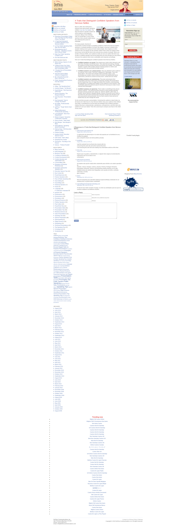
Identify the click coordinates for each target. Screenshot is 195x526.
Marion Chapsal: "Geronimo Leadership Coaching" (62, 117)
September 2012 (59, 335)
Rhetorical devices (60, 212)
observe (61, 267)
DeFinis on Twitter (59, 32)
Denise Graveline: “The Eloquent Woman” (61, 94)
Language (58, 188)
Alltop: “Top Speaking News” (63, 86)
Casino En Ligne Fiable (96, 471)
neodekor (79, 140)
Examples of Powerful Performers (61, 165)
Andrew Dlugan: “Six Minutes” (63, 88)
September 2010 (59, 376)
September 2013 (59, 322)
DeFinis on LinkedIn (59, 28)
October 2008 (58, 409)
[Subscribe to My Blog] (52, 26)
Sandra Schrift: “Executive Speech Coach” (62, 135)
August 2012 (58, 337)
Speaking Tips (59, 215)
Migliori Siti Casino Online (97, 419)
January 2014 (59, 316)
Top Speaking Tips (60, 227)
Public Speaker (59, 281)
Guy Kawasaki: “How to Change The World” (61, 101)
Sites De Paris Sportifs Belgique (97, 481)
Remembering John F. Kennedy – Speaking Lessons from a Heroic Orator (63, 51)
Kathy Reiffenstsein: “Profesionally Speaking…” (62, 111)
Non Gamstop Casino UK (97, 466)
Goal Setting (58, 181)
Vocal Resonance (63, 297)
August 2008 (58, 411)
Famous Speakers (60, 177)
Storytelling (58, 223)
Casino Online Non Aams (97, 468)
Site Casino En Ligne (97, 494)
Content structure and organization (61, 159)
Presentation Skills (60, 208)
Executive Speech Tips (61, 171)
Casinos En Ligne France (97, 499)
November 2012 (59, 331)
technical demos (63, 292)
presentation (57, 276)
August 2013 (58, 324)
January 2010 (59, 387)
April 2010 (58, 382)
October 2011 (58, 351)
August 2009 (58, 397)
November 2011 (59, 349)
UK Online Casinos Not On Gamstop (97, 453)
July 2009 (57, 399)
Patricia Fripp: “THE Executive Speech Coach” (63, 129)
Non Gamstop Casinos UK (97, 436)
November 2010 (59, 372)
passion (57, 192)
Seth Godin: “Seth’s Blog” (62, 137)
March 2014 (58, 314)
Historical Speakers (60, 184)
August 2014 (58, 308)
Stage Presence (59, 221)
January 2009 (59, 407)
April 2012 (58, 345)
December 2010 (59, 370)
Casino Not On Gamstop (97, 462)
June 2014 (58, 310)
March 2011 (58, 364)
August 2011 (58, 355)
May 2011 (57, 360)
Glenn (78, 176)
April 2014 (58, 312)
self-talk (67, 285)
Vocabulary (58, 231)
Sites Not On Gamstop (97, 458)
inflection (56, 264)
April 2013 (58, 326)
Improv (67, 262)
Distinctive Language (62, 190)
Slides (55, 287)
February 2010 (59, 385)
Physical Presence (60, 200)
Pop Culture (58, 204)
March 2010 (58, 384)
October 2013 (58, 320)
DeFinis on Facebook (60, 30)
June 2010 (58, 380)
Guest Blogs (58, 183)
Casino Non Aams (97, 475)
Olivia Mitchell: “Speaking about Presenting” (62, 126)
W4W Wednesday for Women (61, 299)
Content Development (61, 157)
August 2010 (58, 378)
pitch (55, 272)
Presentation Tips (60, 210)
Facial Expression (60, 175)
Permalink (92, 120)
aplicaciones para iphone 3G (85, 130)
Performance (58, 194)
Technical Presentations (61, 225)
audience (56, 235)
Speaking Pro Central (61, 139)
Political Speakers (60, 202)
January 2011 (58, 368)
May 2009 (57, 403)
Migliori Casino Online (97, 509)
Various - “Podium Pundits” (62, 145)
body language (59, 151)
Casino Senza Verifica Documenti (97, 492)
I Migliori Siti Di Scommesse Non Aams (97, 421)
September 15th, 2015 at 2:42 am (85, 185)
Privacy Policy (133, 519)
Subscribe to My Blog (59, 26)
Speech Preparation (60, 217)
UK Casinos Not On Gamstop (97, 427)
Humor (57, 186)
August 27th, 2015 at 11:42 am (84, 161)
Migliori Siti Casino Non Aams (97, 503)
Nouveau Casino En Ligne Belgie (97, 483)
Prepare (70, 274)
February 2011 (59, 366)
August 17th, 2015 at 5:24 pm (84, 151)
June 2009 (58, 401)
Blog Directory (138, 174)
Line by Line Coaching (59, 265)
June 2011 (58, 358)
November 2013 (59, 318)
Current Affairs (59, 162)
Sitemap (140, 519)
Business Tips (59, 153)
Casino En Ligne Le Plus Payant (97, 514)
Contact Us (125, 519)
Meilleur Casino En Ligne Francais (97, 460)
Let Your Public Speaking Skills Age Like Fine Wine (63, 46)
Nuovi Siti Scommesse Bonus (97, 505)
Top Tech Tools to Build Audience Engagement (61, 74)
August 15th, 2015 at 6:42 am (84, 132)
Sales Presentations (60, 213)
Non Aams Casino (97, 423)
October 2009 (58, 393)
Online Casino (97, 501)
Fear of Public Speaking (61, 179)
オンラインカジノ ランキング (97, 447)
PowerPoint (56, 274)
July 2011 (57, 356)
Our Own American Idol (61, 57)
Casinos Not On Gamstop (97, 425)
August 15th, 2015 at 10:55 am (84, 141)
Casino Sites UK (97, 451)
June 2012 (58, 341)
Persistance (58, 198)
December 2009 (59, 389)
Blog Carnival (58, 149)
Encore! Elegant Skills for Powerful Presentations (61, 247)
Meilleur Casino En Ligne (97, 486)
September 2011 (59, 353)
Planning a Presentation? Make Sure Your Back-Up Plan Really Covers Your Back (63, 38)
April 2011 (58, 362)
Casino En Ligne (97, 479)
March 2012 (58, 347)
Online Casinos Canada (97, 445)
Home (140, 1)
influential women (62, 264)
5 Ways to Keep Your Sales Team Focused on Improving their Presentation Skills (63, 67)
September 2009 (59, 395)
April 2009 (58, 405)
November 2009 (59, 391)
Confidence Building (60, 155)
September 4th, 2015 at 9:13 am (84, 177)
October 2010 (58, 374)
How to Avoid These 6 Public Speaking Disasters (113, 114)
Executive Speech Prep (60, 254)
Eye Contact (58, 173)
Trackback (98, 120)
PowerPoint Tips (59, 206)
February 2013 (59, 329)
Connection (69, 239)
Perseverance (59, 196)
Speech (70, 287)
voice (69, 297)
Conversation (57, 243)
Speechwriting (59, 219)
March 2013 (58, 327)
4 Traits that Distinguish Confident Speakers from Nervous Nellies (62, 43)
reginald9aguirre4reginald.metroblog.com (88, 184)
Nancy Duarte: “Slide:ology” (62, 120)
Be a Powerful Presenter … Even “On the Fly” (62, 77)
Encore (66, 245)
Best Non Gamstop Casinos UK (97, 438)
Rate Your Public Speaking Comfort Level (62, 54)
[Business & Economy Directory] (133, 170)
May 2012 (57, 343)
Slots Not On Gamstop (97, 440)
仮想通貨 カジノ (97, 488)
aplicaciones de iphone (83, 159)
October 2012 (58, 333)
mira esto (79, 150)
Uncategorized (59, 229)
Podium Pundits (59, 132)
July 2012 (57, 339)
